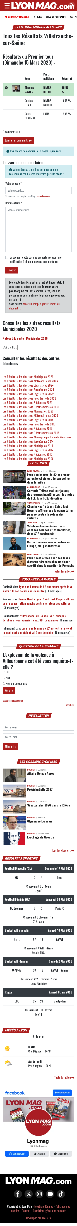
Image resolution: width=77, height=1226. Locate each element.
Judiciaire (32, 522)
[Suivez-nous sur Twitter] (28, 1196)
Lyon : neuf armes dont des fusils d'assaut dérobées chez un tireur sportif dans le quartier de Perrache (50, 561)
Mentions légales (43, 1206)
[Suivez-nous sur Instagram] (38, 1196)
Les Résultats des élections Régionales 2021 (27, 402)
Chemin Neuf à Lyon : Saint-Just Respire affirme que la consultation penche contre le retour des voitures (50, 512)
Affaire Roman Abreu (40, 773)
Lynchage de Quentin (40, 837)
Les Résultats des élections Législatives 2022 (28, 394)
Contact (26, 1211)
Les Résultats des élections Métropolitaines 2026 (30, 381)
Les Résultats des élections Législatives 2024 (28, 385)
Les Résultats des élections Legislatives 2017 (28, 420)
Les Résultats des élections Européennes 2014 (28, 441)
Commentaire (13, 203)
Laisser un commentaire (18, 140)
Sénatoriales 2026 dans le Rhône (48, 805)
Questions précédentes (13, 700)
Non (7, 678)
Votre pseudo (13, 183)
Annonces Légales (56, 17)
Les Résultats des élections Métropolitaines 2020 (30, 415)
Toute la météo (62, 1077)
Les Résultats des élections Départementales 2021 (31, 407)
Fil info (38, 17)
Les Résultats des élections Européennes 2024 (28, 390)
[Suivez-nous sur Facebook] (38, 1124)
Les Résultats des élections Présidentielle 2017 (29, 424)
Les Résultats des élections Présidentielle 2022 (29, 398)
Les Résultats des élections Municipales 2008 (28, 459)
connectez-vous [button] (43, 196)
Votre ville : (10, 347)
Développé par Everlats (38, 1218)
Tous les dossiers (61, 850)
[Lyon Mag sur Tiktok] (60, 1196)
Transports (33, 503)
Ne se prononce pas (16, 683)
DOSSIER (31, 770)
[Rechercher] (71, 5)
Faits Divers (33, 471)
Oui (7, 672)
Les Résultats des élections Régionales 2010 (27, 454)
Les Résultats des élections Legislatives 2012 (28, 450)
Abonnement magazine (17, 17)
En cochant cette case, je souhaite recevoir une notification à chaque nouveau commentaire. (35, 259)
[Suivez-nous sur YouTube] (49, 1196)
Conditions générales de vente (49, 1211)
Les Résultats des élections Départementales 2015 (31, 433)
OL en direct (33, 487)
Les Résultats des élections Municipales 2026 (28, 377)
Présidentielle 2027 (39, 789)
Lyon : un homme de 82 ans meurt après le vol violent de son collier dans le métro (48, 478)
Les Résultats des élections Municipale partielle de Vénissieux (37, 437)
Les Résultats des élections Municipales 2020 (28, 411)
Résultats (70, 705)
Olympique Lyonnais (39, 821)
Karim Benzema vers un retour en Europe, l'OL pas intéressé (48, 544)
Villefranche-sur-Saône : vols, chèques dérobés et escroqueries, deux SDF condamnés (49, 530)
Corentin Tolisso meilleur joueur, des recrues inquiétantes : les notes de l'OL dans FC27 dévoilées (50, 494)
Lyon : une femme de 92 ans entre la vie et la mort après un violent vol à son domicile (37, 630)
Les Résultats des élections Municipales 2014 (28, 446)
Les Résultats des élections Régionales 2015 (27, 428)
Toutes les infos (62, 571)
